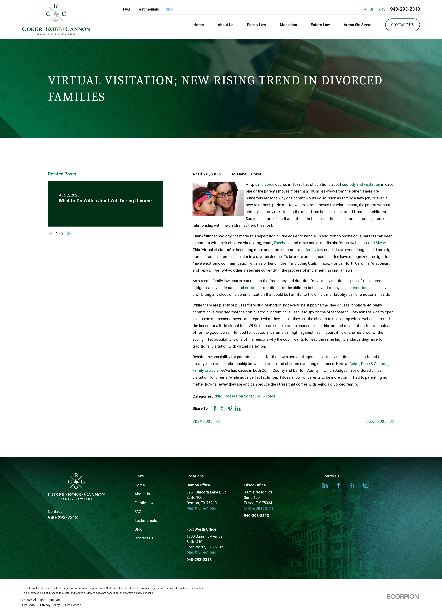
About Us (142, 494)
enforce (252, 288)
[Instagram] (365, 485)
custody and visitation (361, 184)
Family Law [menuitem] (256, 25)
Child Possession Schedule (237, 396)
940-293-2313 (405, 9)
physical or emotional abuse (358, 288)
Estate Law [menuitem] (320, 25)
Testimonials (148, 9)
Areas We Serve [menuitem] (357, 25)
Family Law (144, 503)
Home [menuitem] (199, 25)
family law (314, 250)
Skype (381, 243)
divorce (267, 184)
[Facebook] (338, 485)
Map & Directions (201, 508)
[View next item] (69, 233)
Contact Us (402, 25)
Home (139, 485)
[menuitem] (28, 605)
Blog (170, 9)
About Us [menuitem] (225, 25)
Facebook (282, 243)
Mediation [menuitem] (288, 25)
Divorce (268, 396)
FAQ (126, 9)
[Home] (56, 19)
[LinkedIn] (325, 485)
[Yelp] (352, 485)
